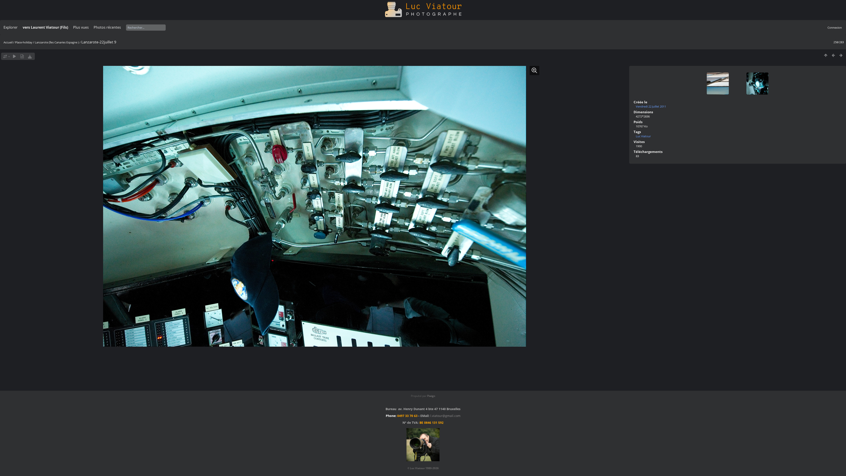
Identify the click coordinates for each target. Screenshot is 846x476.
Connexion (834, 28)
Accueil (8, 42)
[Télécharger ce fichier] (30, 56)
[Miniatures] (825, 55)
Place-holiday (23, 42)
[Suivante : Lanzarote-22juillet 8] (841, 55)
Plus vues (81, 27)
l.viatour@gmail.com (445, 416)
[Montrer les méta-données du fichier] (22, 56)
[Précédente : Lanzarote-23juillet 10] (833, 55)
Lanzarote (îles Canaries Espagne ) (57, 42)
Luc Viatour (643, 136)
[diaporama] (14, 56)
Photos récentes (107, 27)
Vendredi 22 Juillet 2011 (651, 106)
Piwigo (431, 396)
